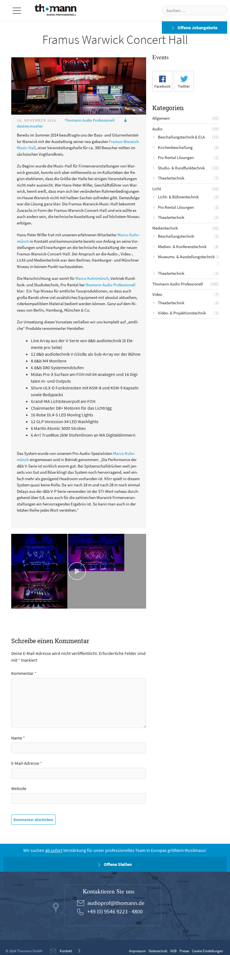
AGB (173, 951)
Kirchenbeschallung (175, 147)
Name (18, 738)
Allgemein (161, 118)
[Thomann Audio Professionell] (55, 11)
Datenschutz (158, 951)
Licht (156, 188)
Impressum (137, 951)
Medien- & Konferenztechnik (182, 246)
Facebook (162, 86)
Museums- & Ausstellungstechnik (186, 256)
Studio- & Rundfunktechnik (181, 168)
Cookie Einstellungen (207, 951)
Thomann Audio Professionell (90, 120)
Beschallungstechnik (176, 236)
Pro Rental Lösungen (176, 157)
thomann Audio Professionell (110, 284)
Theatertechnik (171, 178)
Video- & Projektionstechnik (182, 313)
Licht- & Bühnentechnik (178, 196)
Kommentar (23, 673)
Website (18, 788)
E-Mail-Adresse (26, 763)
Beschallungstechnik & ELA (181, 137)
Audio (157, 128)
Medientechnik (165, 228)
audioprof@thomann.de (115, 902)
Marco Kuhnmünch (92, 278)
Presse (184, 951)
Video (157, 294)
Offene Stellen (117, 864)
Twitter (184, 86)
